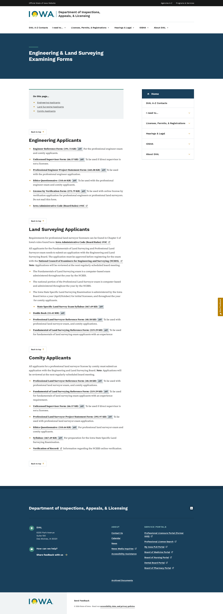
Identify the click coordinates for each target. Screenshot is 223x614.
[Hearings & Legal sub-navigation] (133, 27)
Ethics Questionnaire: (54, 180)
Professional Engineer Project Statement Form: (69, 169)
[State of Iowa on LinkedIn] (191, 510)
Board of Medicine (157, 552)
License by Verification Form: (59, 191)
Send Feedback (81, 600)
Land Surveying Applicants (50, 107)
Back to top (36, 132)
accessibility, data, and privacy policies (117, 606)
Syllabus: (47, 437)
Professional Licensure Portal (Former (164, 535)
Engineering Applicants (48, 102)
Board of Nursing (156, 557)
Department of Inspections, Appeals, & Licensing (79, 14)
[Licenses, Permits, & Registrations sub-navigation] (108, 27)
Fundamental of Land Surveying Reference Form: (70, 330)
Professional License (158, 541)
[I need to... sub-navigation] (65, 27)
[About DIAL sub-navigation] (168, 27)
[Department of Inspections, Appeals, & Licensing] (42, 14)
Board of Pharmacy (157, 568)
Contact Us (117, 533)
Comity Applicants (46, 111)
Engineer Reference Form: (57, 148)
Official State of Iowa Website (42, 3)
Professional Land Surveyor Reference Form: (67, 319)
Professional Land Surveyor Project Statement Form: (72, 416)
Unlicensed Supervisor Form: (58, 159)
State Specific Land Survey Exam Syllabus (70, 306)
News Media (123, 548)
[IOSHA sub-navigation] (148, 27)
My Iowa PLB (154, 547)
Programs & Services (185, 3)
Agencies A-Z (166, 3)
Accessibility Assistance (124, 554)
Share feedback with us (50, 554)
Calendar (116, 538)
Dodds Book (48, 313)
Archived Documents (122, 580)
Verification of (46, 448)
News (114, 543)
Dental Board (154, 563)
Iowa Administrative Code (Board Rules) (59, 205)
